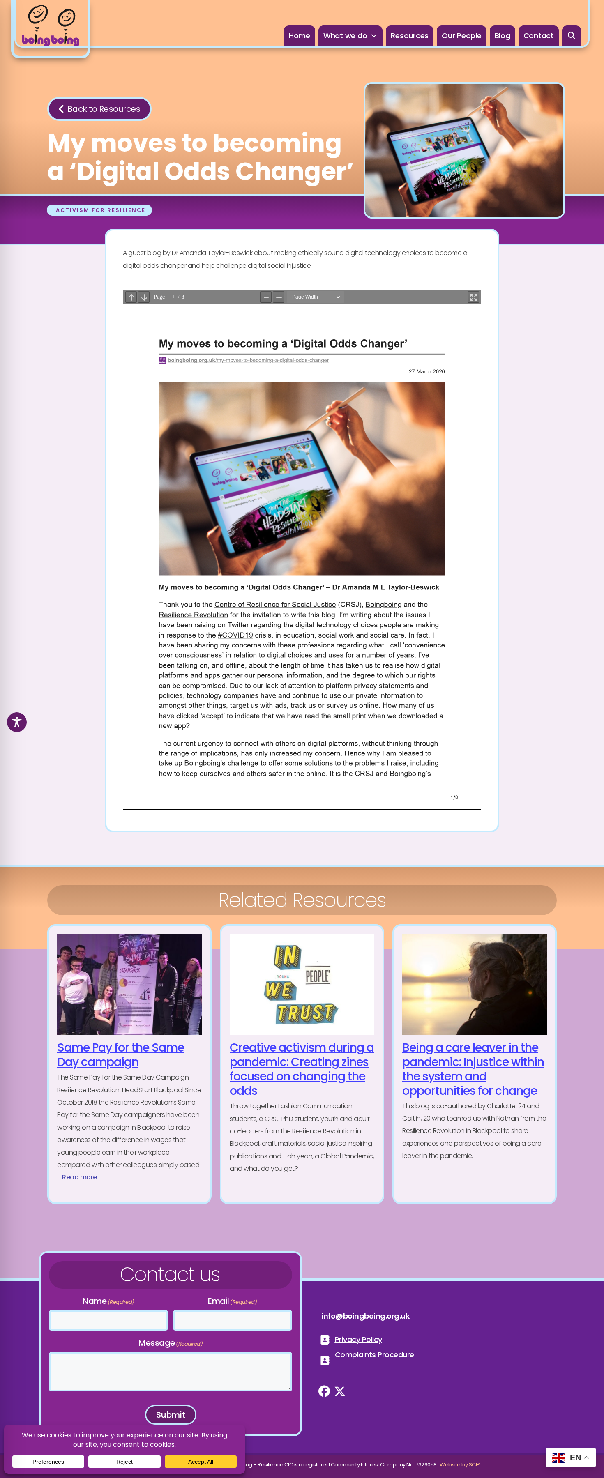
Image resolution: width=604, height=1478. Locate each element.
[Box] (50, 29)
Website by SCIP (460, 1465)
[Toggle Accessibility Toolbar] (17, 722)
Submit (170, 1414)
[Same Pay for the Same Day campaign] (129, 1064)
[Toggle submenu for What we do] (374, 36)
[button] (571, 35)
